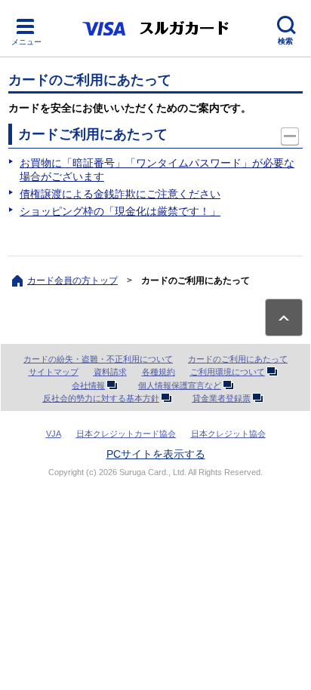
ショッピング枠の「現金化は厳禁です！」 (120, 211)
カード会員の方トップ (72, 280)
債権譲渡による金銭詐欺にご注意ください (120, 194)
